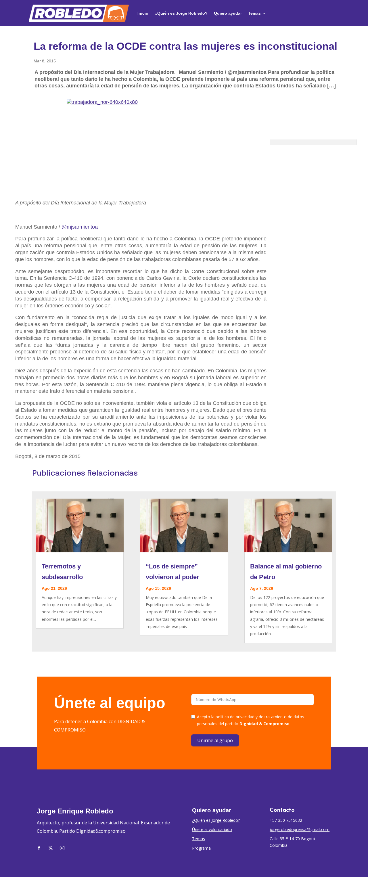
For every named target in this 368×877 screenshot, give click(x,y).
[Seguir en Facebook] (39, 848)
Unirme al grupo (215, 740)
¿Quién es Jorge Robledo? (181, 13)
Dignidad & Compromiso (264, 723)
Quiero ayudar (228, 13)
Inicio (142, 13)
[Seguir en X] (50, 848)
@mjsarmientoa (80, 227)
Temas (254, 13)
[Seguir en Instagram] (62, 848)
